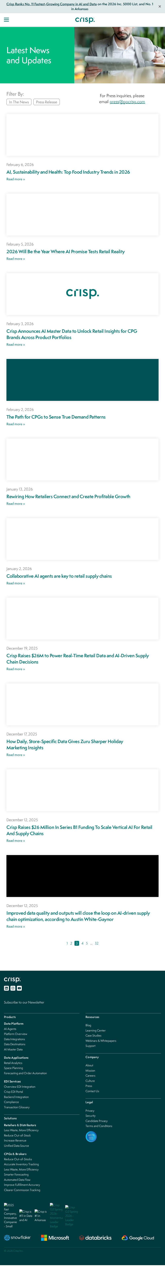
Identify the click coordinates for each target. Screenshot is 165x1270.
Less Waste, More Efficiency (21, 1130)
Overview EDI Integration (19, 1086)
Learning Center (96, 1030)
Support (90, 1046)
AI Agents (10, 1029)
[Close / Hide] (160, 6)
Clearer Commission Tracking (22, 1190)
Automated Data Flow (17, 1180)
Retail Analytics (13, 1063)
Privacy (90, 1110)
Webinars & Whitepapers (101, 1041)
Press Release (46, 102)
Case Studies (93, 1035)
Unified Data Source (16, 1146)
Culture (90, 1081)
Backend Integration (16, 1097)
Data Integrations (14, 1039)
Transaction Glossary (17, 1107)
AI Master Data (13, 1049)
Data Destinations (14, 1044)
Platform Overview (15, 1034)
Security (91, 1115)
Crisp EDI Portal (13, 1092)
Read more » (15, 179)
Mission (90, 1070)
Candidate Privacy (97, 1121)
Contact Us (92, 1091)
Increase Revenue (15, 1140)
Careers (90, 1075)
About (89, 1065)
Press (89, 1086)
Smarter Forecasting (16, 1174)
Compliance (11, 1102)
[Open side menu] (6, 20)
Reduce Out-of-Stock (17, 1135)
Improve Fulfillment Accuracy (22, 1185)
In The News (19, 102)
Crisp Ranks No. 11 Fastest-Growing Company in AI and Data (51, 4)
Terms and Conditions (99, 1126)
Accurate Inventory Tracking (21, 1164)
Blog (88, 1025)
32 (96, 943)
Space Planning (13, 1068)
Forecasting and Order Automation (25, 1073)
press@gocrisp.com (127, 102)
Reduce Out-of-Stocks (18, 1159)
